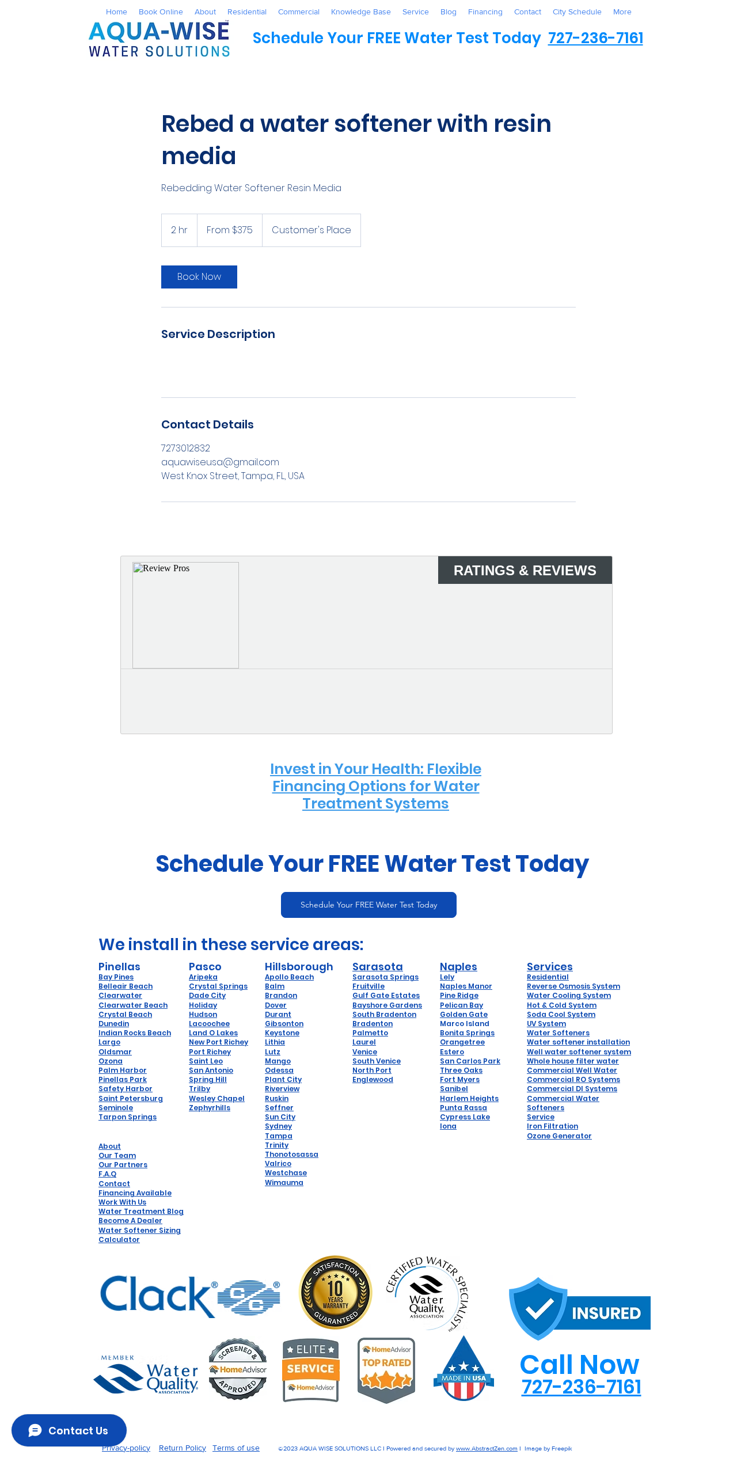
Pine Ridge (459, 995)
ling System (589, 995)
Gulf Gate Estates (386, 995)
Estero (452, 1052)
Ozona (110, 1061)
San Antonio (211, 1070)
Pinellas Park (122, 1079)
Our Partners (122, 1165)
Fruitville (368, 986)
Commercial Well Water (572, 1070)
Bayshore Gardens (387, 1005)
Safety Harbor (125, 1089)
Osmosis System (589, 986)
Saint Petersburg (130, 1098)
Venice (364, 1052)
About (109, 1146)
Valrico (278, 1163)
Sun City (280, 1117)
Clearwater (120, 995)
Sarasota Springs (385, 977)
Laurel (364, 1042)
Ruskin (276, 1098)
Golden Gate (464, 1014)
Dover (276, 1005)
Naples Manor (466, 986)
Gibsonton (284, 1023)
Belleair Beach (125, 986)
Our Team (117, 1155)
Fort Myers (460, 1079)
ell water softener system (582, 1052)
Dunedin (113, 1023)
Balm (274, 986)
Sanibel (454, 1089)
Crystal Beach (125, 1014)
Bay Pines (116, 977)
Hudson (203, 1014)
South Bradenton (384, 1014)
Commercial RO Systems (573, 1079)
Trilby (199, 1089)
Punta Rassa (463, 1108)
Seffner (279, 1108)
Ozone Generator (559, 1136)
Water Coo (547, 995)
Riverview (282, 1089)
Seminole (115, 1108)
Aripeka (203, 977)
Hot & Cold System (562, 1005)
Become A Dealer (130, 1220)
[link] (199, 276)
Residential (548, 977)
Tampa (278, 1136)
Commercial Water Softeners (563, 1103)
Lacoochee (209, 1023)
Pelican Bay (461, 1005)
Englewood (372, 1079)
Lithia (275, 1042)
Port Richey (210, 1052)
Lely (447, 977)
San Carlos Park (470, 1061)
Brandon (281, 995)
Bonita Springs (467, 1033)
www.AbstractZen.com (487, 1448)
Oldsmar (115, 1052)
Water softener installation (578, 1042)
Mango (278, 1061)
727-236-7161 (595, 38)
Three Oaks (461, 1070)
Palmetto (370, 1033)
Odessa (279, 1070)
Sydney (278, 1126)
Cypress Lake (465, 1117)
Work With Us (122, 1202)
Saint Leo (206, 1061)
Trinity (276, 1145)
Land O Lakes (213, 1033)
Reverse (543, 986)
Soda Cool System (561, 1014)
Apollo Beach (289, 977)
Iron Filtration (552, 1126)
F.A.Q (107, 1174)
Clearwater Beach (133, 1005)
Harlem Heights (469, 1098)
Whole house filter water (573, 1061)
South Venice (376, 1061)
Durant (278, 1014)
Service (540, 1117)
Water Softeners (558, 1033)
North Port (372, 1070)
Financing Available (135, 1193)
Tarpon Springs (127, 1117)
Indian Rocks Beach (134, 1033)
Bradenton (372, 1023)
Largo (109, 1042)
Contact (114, 1184)
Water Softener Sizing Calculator (139, 1234)
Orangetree (462, 1042)
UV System (546, 1023)
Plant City (283, 1079)
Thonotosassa (291, 1154)
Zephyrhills (209, 1108)
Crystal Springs (218, 986)
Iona (448, 1126)
